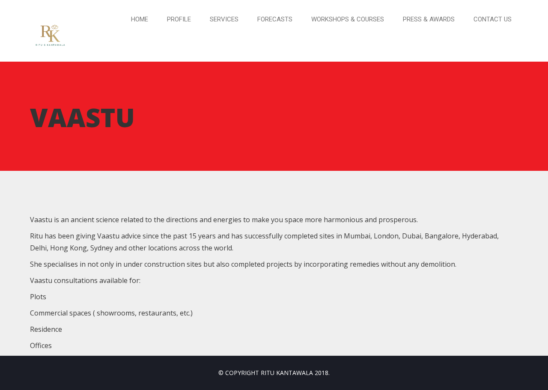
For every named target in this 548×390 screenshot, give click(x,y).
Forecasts (274, 19)
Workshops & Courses (347, 19)
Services (224, 19)
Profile (179, 19)
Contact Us (493, 19)
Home (139, 19)
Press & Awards (429, 19)
